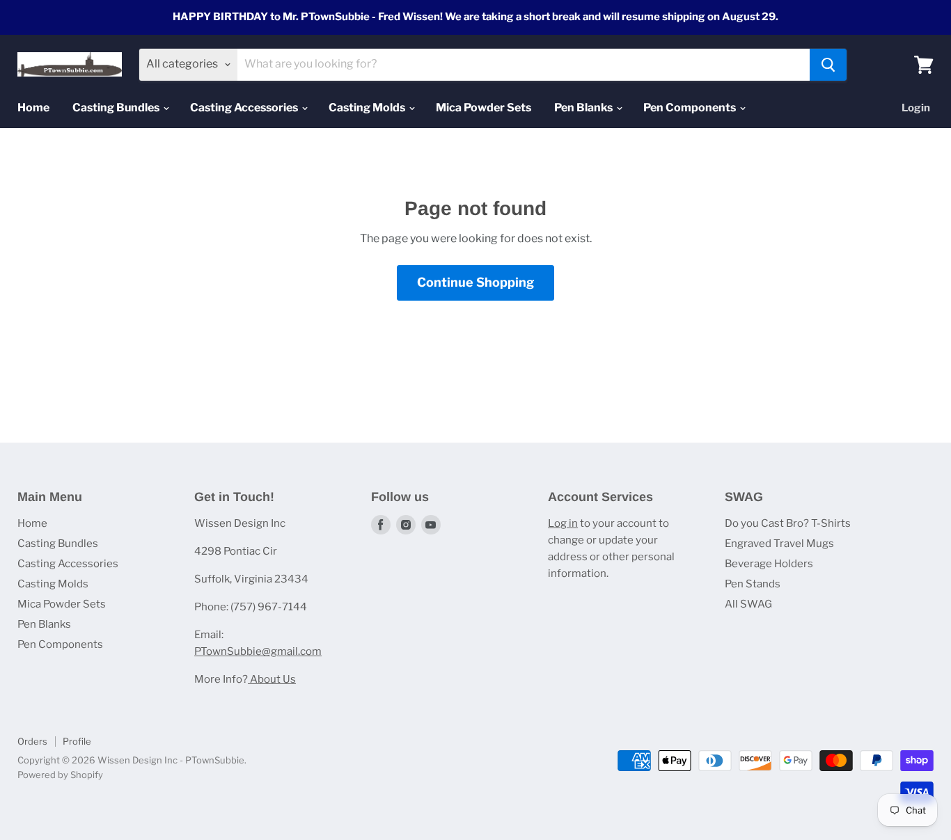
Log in (563, 523)
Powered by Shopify (60, 774)
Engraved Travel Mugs (779, 543)
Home (33, 107)
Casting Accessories (245, 107)
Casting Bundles (117, 107)
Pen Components (690, 107)
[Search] (828, 65)
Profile (77, 741)
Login (916, 108)
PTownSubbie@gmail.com (258, 651)
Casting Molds (368, 107)
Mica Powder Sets (483, 107)
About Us (272, 679)
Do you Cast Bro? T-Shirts (788, 523)
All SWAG (748, 604)
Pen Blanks (584, 107)
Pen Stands (752, 584)
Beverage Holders (769, 563)
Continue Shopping (475, 282)
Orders (32, 741)
